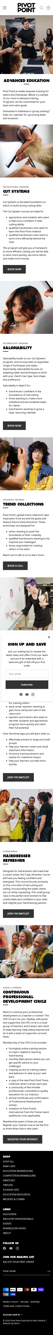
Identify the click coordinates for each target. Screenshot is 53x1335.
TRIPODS (8, 1185)
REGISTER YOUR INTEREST (23, 1139)
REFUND (24, 1301)
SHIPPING (35, 1301)
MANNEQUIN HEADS (14, 1228)
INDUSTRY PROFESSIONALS (18, 1219)
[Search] (41, 8)
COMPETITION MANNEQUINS (19, 1175)
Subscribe (27, 684)
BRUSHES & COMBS (14, 1199)
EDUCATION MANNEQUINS (18, 1171)
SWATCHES (9, 1180)
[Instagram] (32, 694)
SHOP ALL (8, 1161)
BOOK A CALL (15, 565)
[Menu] (4, 8)
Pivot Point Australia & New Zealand (27, 1320)
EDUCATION (9, 1214)
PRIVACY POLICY (11, 1301)
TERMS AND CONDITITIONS (16, 1306)
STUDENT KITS (11, 1189)
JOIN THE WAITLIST (18, 777)
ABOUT (7, 1233)
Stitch (16, 1323)
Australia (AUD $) (11, 1314)
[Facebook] (21, 694)
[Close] (49, 637)
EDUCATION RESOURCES (16, 1194)
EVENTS (7, 1223)
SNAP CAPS (9, 1166)
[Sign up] (48, 1271)
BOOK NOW (14, 269)
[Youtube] (26, 694)
